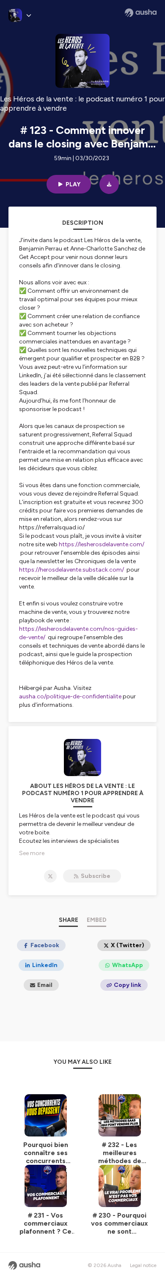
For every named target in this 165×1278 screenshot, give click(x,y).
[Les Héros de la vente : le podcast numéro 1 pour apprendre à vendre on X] (50, 876)
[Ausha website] (141, 12)
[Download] (109, 184)
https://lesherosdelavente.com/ (101, 544)
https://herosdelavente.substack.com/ (71, 569)
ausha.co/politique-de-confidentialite (70, 696)
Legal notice (143, 1265)
